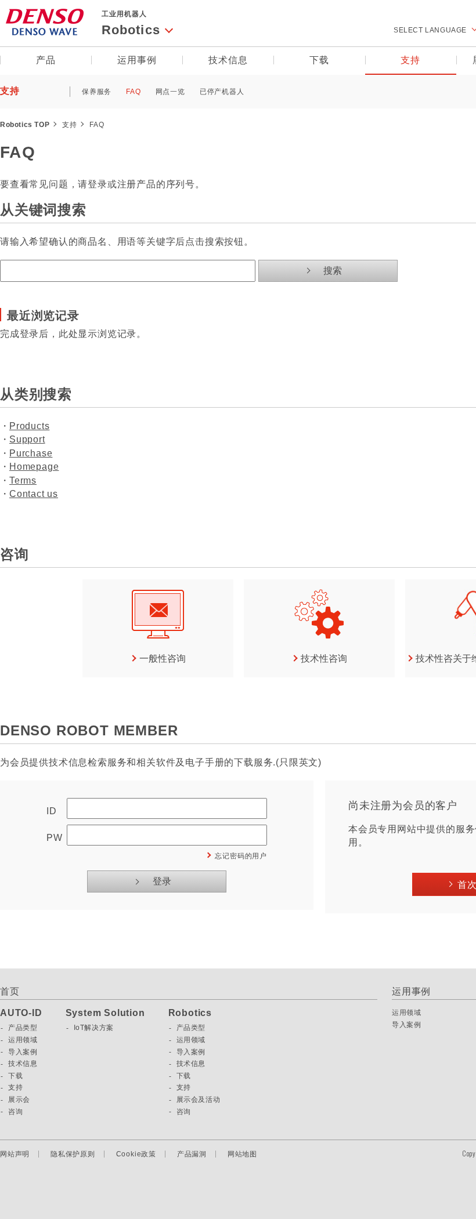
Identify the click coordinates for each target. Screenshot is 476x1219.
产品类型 (22, 1028)
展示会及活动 (198, 1099)
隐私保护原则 (73, 1154)
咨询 (15, 1112)
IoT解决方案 (94, 1028)
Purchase (30, 453)
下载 (319, 60)
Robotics (190, 1013)
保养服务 (96, 92)
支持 (410, 60)
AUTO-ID (21, 1013)
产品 (46, 60)
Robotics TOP (24, 125)
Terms (23, 480)
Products (29, 426)
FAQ (133, 92)
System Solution (105, 1013)
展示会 (19, 1099)
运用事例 (136, 60)
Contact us (33, 494)
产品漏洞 (192, 1154)
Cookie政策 (136, 1154)
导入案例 (22, 1052)
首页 (10, 991)
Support (27, 439)
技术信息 (227, 60)
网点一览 (170, 92)
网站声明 (15, 1154)
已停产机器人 (222, 92)
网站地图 (242, 1154)
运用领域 (22, 1040)
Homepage (34, 466)
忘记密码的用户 (241, 856)
